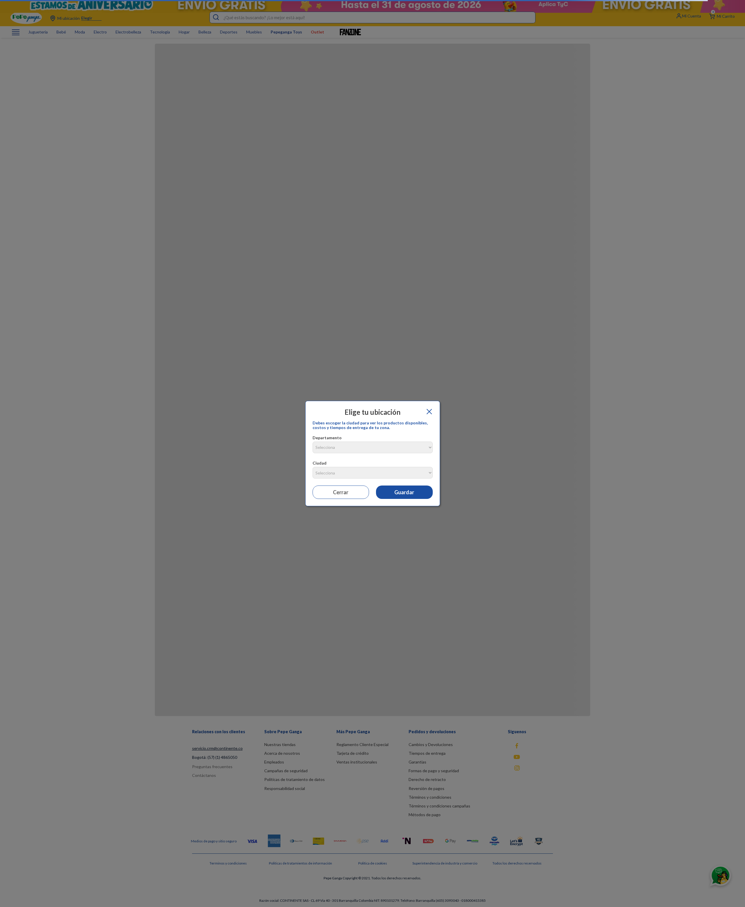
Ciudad (320, 462)
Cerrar (340, 492)
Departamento (327, 437)
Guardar (404, 492)
